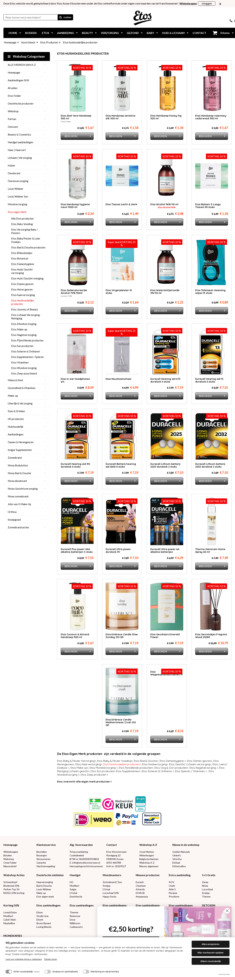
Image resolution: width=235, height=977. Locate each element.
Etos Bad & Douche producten (28, 247)
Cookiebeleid (77, 855)
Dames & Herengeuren (21, 442)
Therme (206, 896)
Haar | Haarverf (17, 149)
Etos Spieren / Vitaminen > (191, 771)
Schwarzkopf (10, 882)
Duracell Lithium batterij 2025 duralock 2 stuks (165, 465)
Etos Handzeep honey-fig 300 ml (165, 117)
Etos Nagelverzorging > (204, 767)
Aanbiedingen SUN (18, 80)
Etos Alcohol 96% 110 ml (164, 204)
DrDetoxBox (179, 866)
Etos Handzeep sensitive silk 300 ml (120, 117)
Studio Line (42, 916)
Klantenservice (46, 844)
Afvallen (12, 88)
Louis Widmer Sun (18, 196)
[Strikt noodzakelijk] (9, 972)
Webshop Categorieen (28, 56)
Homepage (10, 42)
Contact (111, 844)
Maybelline (9, 923)
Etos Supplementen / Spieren (27, 356)
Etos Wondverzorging (24, 367)
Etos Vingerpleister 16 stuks (119, 292)
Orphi (172, 885)
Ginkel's (176, 855)
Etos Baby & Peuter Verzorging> (76, 760)
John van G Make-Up (19, 504)
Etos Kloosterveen (116, 851)
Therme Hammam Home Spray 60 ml (210, 550)
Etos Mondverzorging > (104, 767)
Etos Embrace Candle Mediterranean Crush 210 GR (121, 722)
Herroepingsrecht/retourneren (86, 866)
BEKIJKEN (71, 136)
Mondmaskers (112, 875)
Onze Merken (146, 851)
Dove (72, 919)
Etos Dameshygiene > (173, 760)
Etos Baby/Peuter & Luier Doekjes (25, 240)
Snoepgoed (14, 519)
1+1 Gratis (208, 875)
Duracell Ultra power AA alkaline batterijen (164, 550)
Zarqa (205, 882)
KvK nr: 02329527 (116, 866)
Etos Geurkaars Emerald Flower (165, 636)
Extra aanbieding (179, 875)
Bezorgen (41, 855)
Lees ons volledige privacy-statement (24, 959)
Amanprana (142, 896)
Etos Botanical (19, 258)
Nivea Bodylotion (18, 465)
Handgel (75, 875)
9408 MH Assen (115, 859)
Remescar (75, 916)
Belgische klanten (148, 859)
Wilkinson (75, 923)
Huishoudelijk (15, 426)
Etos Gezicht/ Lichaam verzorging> (190, 764)
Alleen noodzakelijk (210, 961)
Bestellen (41, 851)
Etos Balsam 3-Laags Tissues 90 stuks (208, 206)
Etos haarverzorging (23, 294)
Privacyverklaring (79, 851)
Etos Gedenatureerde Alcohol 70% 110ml (74, 292)
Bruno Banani (43, 923)
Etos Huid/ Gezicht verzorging (22, 271)
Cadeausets (76, 926)
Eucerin (140, 882)
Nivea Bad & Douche (19, 473)
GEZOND (133, 32)
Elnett (39, 919)
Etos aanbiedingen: (48, 905)
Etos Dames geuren (22, 283)
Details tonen (50, 959)
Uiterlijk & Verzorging (20, 403)
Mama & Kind (15, 380)
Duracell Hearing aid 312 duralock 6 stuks (75, 465)
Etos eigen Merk (17, 211)
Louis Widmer (15, 188)
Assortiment (28, 42)
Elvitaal (176, 862)
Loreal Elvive (10, 912)
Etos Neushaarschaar (118, 378)
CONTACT (199, 32)
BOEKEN (30, 32)
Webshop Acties (14, 875)
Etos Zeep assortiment (24, 373)
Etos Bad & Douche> (146, 760)
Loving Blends (43, 926)
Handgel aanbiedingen (20, 142)
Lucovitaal (207, 889)
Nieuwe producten (147, 875)
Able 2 (172, 889)
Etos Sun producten (22, 345)
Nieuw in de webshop (185, 844)
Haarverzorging (44, 882)
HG (71, 882)
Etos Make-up (19, 329)
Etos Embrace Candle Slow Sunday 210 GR (122, 636)
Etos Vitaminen (20, 362)
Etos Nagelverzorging (24, 334)
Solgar (73, 889)
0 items (225, 32)
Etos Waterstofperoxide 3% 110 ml (164, 292)
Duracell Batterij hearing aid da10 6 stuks (121, 465)
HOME (13, 32)
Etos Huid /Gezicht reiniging (27, 278)
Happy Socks (109, 896)
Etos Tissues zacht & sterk (121, 204)
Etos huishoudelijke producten (80, 42)
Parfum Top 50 (11, 889)
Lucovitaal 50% (111, 892)
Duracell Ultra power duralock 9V (118, 550)
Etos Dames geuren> (199, 760)
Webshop (13, 111)
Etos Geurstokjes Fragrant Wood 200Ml (211, 636)
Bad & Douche (44, 885)
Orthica (12, 511)
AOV (171, 882)
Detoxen (13, 126)
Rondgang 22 (113, 855)
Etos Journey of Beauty (24, 309)
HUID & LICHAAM (173, 32)
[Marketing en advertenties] (86, 972)
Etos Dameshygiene (22, 263)
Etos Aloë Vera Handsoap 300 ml (76, 117)
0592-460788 (113, 862)
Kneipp (106, 885)
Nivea (205, 885)
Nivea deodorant (17, 480)
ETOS (45, 32)
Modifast (74, 885)
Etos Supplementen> (128, 771)
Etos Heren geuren (22, 289)
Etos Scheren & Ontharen (25, 351)
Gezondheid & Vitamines (21, 387)
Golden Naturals (181, 851)
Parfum (12, 119)
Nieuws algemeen (148, 866)
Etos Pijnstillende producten (27, 340)
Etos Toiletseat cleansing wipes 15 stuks (210, 292)
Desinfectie (76, 896)
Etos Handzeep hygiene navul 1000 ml (75, 206)
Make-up (13, 395)
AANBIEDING (65, 32)
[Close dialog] (227, 911)
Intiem (11, 165)
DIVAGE (140, 892)
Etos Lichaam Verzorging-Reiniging (26, 316)
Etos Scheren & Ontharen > (158, 771)
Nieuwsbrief (10, 866)
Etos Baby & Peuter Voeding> (115, 760)
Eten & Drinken (16, 411)
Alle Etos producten (22, 218)
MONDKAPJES (12, 935)
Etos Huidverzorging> (155, 764)
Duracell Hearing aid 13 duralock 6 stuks (209, 380)
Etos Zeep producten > (94, 774)
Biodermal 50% (11, 885)
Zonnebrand (15, 457)
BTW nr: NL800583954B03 (84, 859)
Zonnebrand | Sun (112, 882)
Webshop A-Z (148, 844)
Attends (140, 889)
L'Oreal (106, 889)
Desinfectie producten (20, 103)
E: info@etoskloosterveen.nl (85, 862)
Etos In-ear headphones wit (75, 380)
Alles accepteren (211, 944)
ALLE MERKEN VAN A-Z (22, 64)
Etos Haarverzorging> (89, 764)
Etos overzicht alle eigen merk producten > (84, 781)
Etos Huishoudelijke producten (22, 302)
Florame (173, 892)
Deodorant (14, 173)
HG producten (16, 418)
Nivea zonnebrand (18, 496)
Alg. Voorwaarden (81, 844)
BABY (150, 32)
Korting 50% (11, 905)
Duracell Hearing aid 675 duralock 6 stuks (165, 380)
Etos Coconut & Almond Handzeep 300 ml (75, 636)
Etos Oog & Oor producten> (171, 767)
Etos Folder (14, 95)
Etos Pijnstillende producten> (136, 767)
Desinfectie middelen (50, 875)
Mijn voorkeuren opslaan (210, 952)
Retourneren (43, 859)
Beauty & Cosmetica (19, 134)
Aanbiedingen (15, 434)
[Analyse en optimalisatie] (47, 972)
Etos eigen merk (45, 896)
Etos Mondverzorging (23, 323)
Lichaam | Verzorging (20, 157)
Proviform (174, 896)
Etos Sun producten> (103, 771)
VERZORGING (110, 32)
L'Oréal (73, 892)
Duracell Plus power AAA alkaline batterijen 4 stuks (77, 550)
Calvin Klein (9, 919)
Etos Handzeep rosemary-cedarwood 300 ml (211, 117)
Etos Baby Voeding (22, 224)
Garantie (41, 862)
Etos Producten (49, 42)
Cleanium (141, 885)
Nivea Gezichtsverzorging (23, 488)
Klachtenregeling (45, 866)
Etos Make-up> (79, 767)
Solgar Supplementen (20, 449)
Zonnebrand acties (18, 527)
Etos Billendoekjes (21, 252)
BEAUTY (87, 32)
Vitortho (177, 859)
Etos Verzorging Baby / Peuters (24, 231)
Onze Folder (10, 862)
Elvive (39, 912)
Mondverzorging (17, 204)
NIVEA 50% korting (13, 892)
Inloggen (207, 3)
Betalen (7, 855)
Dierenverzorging (18, 180)
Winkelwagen (10, 851)
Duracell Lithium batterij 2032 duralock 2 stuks (210, 465)
